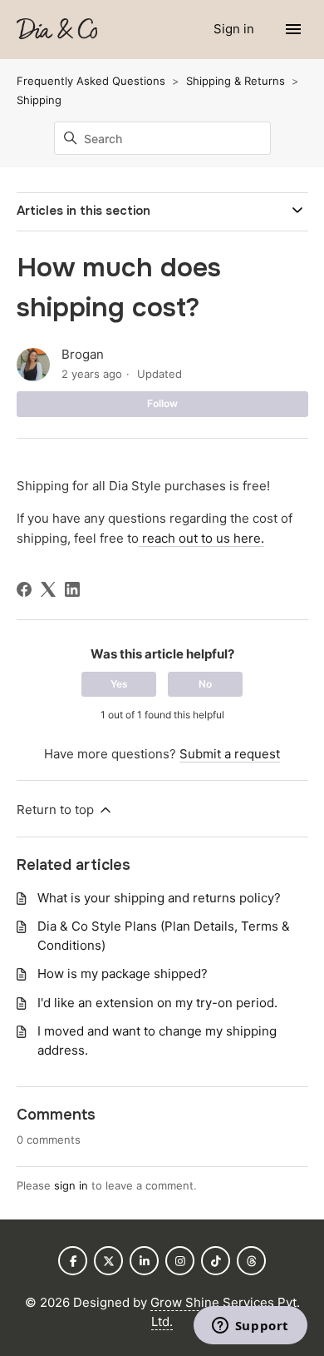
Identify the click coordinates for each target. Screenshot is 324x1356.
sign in (71, 1185)
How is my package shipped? (122, 973)
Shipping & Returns (235, 80)
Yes (119, 684)
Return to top (57, 809)
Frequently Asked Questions (91, 80)
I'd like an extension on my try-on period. (157, 1003)
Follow (162, 403)
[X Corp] (48, 589)
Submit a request (229, 754)
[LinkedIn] (72, 589)
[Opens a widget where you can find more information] (250, 1327)
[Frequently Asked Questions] (57, 29)
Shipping (39, 100)
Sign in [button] (236, 29)
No (205, 684)
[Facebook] (24, 589)
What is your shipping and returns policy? (159, 898)
